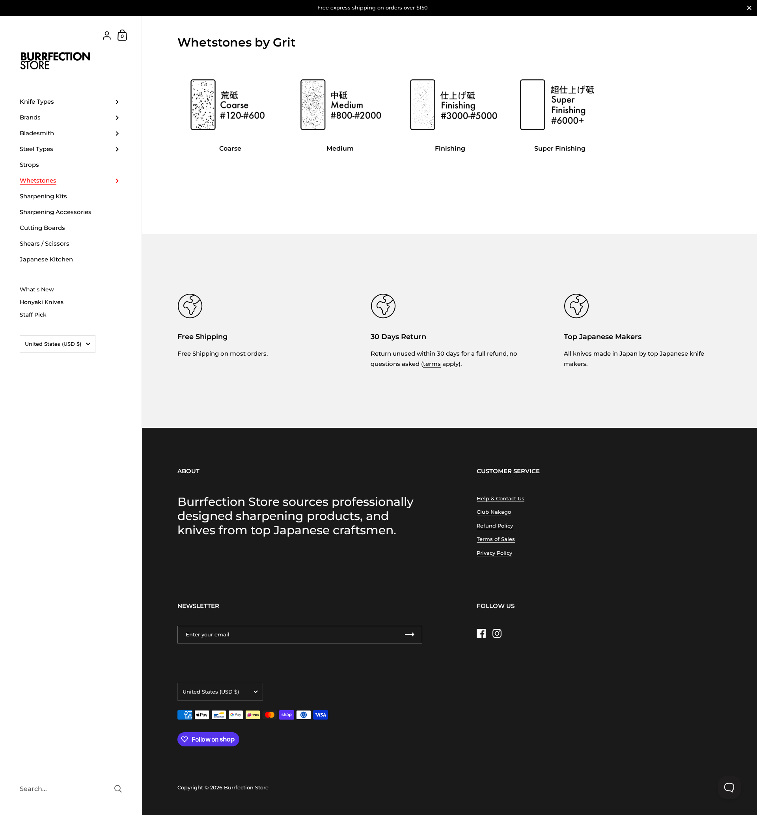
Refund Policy (495, 525)
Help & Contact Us (500, 498)
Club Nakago (494, 512)
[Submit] (118, 789)
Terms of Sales (496, 539)
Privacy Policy (494, 553)
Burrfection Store (246, 787)
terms (432, 363)
